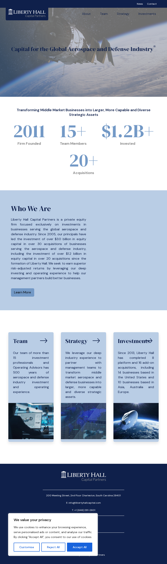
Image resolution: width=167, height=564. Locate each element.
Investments (147, 14)
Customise (26, 547)
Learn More (22, 292)
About (86, 14)
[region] (53, 534)
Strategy (123, 14)
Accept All (80, 547)
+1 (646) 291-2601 (84, 510)
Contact (152, 3)
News (140, 3)
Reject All (53, 547)
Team (104, 14)
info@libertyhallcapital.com (85, 502)
